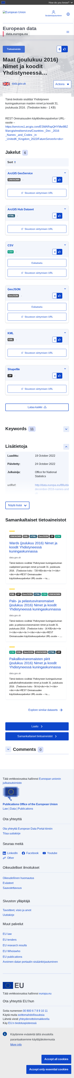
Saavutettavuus (12, 887)
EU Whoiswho (11, 951)
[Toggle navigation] (67, 32)
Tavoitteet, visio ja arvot (17, 910)
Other (10, 857)
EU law (7, 933)
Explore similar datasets (45, 710)
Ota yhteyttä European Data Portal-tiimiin (27, 828)
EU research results (15, 945)
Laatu (34, 726)
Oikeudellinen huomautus (18, 878)
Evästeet (8, 883)
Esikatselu (37, 306)
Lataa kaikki (35, 407)
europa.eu (45, 993)
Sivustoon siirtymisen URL (39, 193)
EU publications (12, 956)
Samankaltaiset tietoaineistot (34, 736)
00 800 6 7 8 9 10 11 (35, 1010)
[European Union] (36, 985)
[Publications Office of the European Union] (35, 793)
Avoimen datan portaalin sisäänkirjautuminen (30, 961)
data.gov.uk (19, 83)
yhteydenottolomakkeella (34, 1019)
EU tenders (10, 939)
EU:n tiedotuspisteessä (22, 1023)
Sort (10, 162)
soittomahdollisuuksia (31, 1014)
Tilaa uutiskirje (11, 833)
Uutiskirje (8, 914)
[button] (61, 2)
